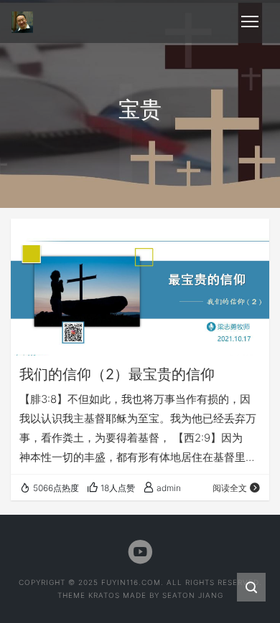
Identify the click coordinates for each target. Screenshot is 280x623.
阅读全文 (230, 487)
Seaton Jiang (192, 595)
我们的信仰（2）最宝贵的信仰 (117, 374)
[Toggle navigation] (250, 21)
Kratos (104, 595)
